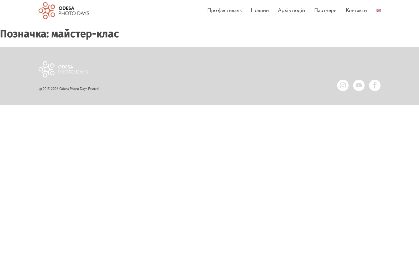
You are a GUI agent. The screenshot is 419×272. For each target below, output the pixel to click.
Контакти (356, 11)
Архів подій (291, 11)
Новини (260, 11)
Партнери (325, 11)
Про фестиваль (224, 11)
